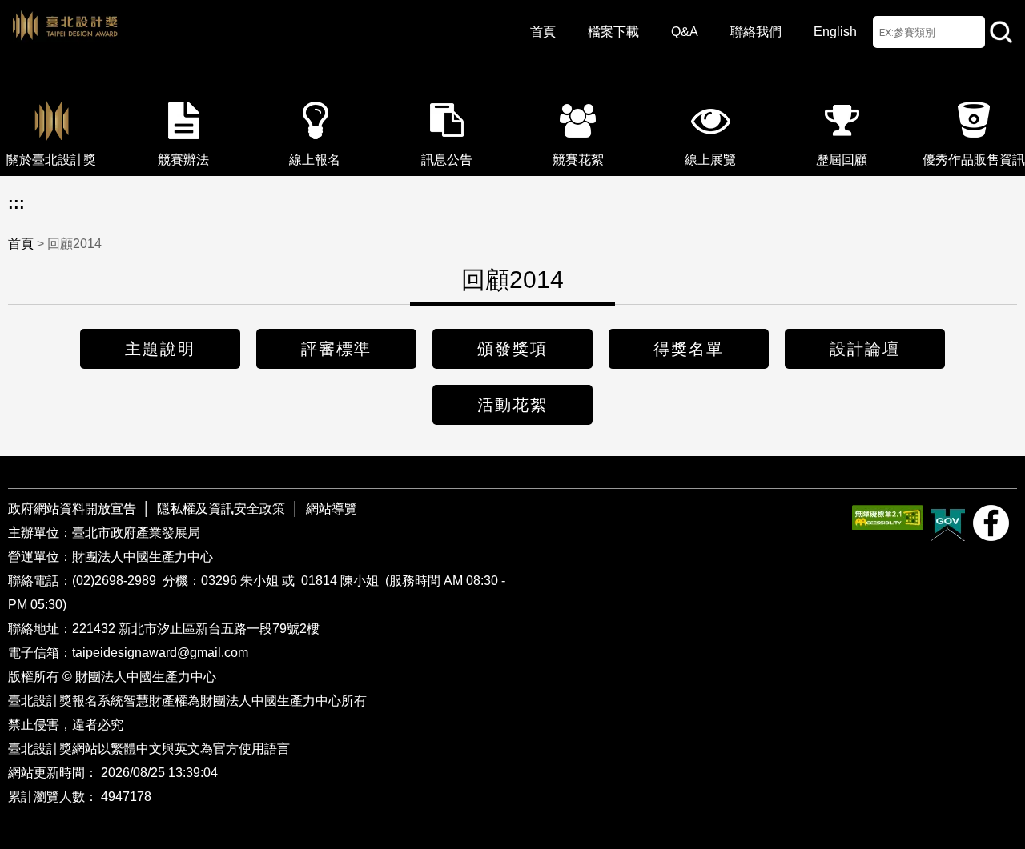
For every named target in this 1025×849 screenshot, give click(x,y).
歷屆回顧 (841, 159)
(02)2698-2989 (115, 580)
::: (16, 203)
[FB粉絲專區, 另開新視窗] (991, 523)
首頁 (543, 31)
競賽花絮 (578, 159)
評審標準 (336, 349)
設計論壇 (865, 349)
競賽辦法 (183, 159)
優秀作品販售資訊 (973, 159)
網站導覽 (331, 508)
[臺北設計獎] (240, 40)
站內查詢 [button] (1001, 32)
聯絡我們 (756, 31)
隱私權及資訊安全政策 (221, 508)
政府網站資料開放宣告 (73, 508)
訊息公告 (446, 159)
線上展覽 (710, 159)
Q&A (684, 31)
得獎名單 (688, 349)
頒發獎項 (512, 349)
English (835, 31)
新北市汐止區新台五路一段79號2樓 (219, 628)
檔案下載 (613, 31)
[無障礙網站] (887, 517)
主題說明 (160, 349)
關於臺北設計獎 (51, 159)
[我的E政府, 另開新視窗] (948, 523)
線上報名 (314, 159)
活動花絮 (512, 405)
